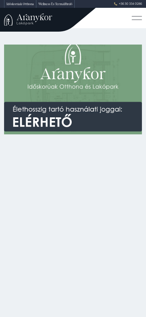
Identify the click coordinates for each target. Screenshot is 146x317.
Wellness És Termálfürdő (55, 4)
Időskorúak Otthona (20, 4)
